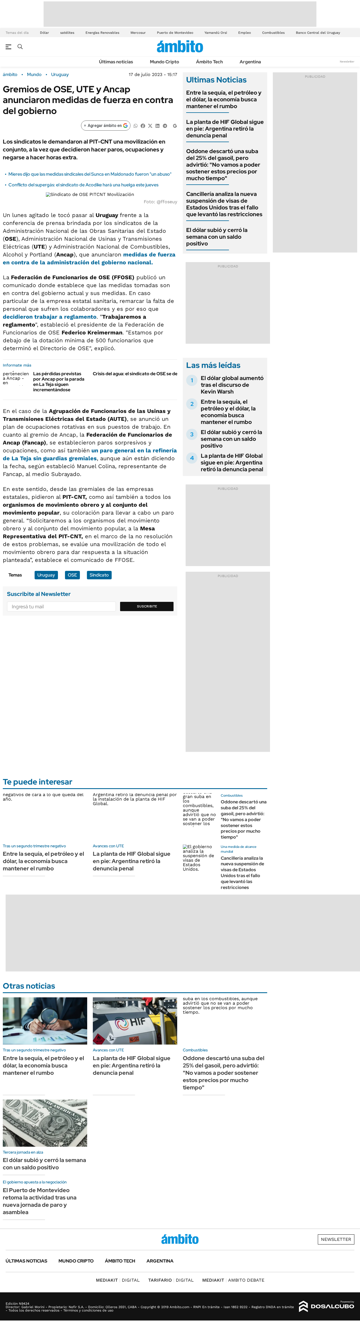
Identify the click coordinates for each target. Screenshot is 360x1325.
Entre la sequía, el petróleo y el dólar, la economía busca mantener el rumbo (224, 99)
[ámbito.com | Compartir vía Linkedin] (157, 125)
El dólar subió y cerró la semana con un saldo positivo (217, 236)
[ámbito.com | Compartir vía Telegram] (165, 125)
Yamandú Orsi (215, 33)
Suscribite (147, 606)
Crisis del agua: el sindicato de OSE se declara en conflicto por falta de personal (176, 374)
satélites (67, 33)
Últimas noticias (116, 62)
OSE (72, 575)
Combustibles (273, 33)
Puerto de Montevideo (175, 33)
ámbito (10, 74)
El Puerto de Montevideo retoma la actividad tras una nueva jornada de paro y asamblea (39, 1201)
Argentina (250, 62)
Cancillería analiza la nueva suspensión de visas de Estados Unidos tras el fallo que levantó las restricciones (224, 204)
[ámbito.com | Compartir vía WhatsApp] (135, 125)
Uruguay (60, 74)
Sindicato (99, 575)
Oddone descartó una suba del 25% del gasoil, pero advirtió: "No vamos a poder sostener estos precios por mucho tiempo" (223, 165)
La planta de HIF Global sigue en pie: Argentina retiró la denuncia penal (225, 128)
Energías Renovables (102, 33)
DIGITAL (118, 1280)
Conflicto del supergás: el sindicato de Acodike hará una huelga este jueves (83, 185)
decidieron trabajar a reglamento (49, 316)
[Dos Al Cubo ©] (326, 1306)
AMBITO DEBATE (233, 1280)
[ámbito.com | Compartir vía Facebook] (143, 125)
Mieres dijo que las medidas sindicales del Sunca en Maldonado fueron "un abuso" (90, 174)
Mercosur (138, 33)
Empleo (244, 33)
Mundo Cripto (164, 62)
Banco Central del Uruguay (318, 33)
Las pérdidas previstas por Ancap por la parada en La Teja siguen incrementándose (58, 382)
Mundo (34, 74)
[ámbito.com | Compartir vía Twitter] (150, 125)
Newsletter (347, 61)
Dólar (44, 33)
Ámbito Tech (209, 62)
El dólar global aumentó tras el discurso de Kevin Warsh (232, 384)
